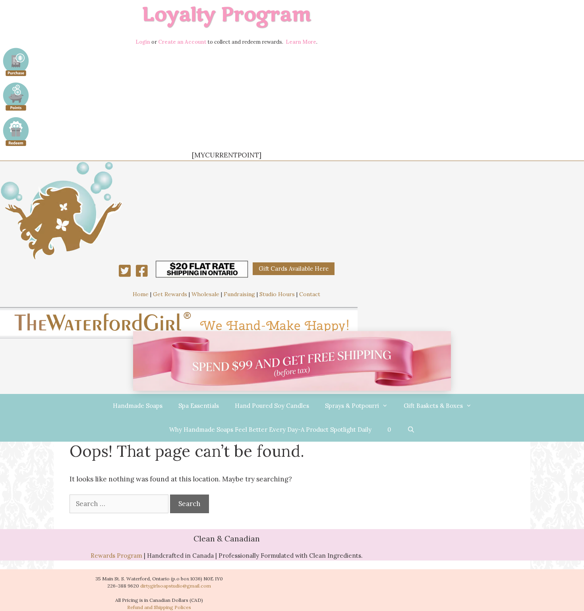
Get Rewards (170, 294)
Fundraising (239, 294)
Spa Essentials (198, 405)
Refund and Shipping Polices (159, 607)
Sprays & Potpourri (352, 405)
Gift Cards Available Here (294, 268)
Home (141, 294)
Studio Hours (277, 294)
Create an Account (182, 42)
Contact (309, 294)
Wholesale (205, 294)
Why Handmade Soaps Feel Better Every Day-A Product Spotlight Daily (270, 429)
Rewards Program (116, 555)
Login (142, 42)
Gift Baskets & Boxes (433, 405)
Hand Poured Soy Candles (272, 405)
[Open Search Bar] (410, 430)
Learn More (301, 42)
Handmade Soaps (137, 405)
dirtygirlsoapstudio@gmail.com (175, 586)
